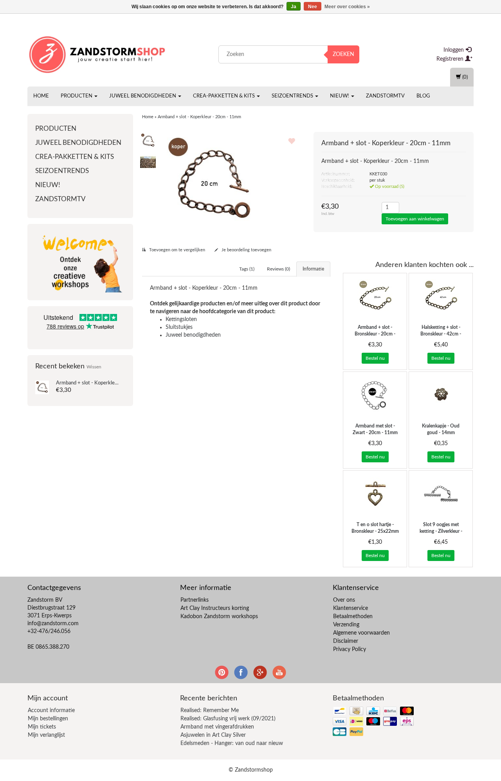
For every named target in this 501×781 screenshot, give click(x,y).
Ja (293, 6)
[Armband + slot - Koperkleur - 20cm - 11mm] (42, 387)
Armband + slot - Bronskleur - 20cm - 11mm (375, 334)
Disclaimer (345, 641)
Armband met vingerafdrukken (217, 727)
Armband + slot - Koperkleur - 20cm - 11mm (106, 383)
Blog (423, 96)
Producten (77, 96)
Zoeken (343, 54)
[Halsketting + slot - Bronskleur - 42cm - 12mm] (441, 296)
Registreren (450, 59)
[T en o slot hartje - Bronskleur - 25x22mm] (375, 494)
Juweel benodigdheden (143, 96)
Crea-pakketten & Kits (224, 96)
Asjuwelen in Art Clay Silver (213, 735)
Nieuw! (340, 96)
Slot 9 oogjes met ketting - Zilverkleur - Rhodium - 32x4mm (441, 531)
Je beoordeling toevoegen (245, 250)
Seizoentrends (293, 96)
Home (41, 96)
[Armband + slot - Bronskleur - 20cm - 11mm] (375, 296)
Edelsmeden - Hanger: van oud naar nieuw (231, 743)
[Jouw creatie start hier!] (97, 52)
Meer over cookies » (347, 6)
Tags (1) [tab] (246, 269)
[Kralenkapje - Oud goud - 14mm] (441, 395)
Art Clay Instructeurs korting (214, 608)
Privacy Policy (349, 649)
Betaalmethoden (353, 616)
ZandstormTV (385, 96)
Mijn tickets (42, 727)
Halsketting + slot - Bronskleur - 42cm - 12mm (440, 334)
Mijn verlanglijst (46, 735)
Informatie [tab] (313, 269)
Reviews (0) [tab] (278, 269)
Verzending (346, 625)
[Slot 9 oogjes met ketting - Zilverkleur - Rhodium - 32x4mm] (441, 494)
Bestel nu (375, 358)
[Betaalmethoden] (374, 722)
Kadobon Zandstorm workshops (219, 616)
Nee (312, 6)
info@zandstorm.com (53, 623)
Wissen (94, 367)
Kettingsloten (181, 319)
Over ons (344, 600)
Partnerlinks (194, 600)
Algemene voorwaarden (361, 633)
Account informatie (51, 710)
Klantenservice (350, 608)
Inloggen (454, 50)
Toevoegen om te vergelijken (176, 250)
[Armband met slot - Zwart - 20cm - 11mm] (375, 395)
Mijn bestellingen (48, 718)
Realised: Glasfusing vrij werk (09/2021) (228, 718)
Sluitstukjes (179, 327)
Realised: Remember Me (209, 710)
